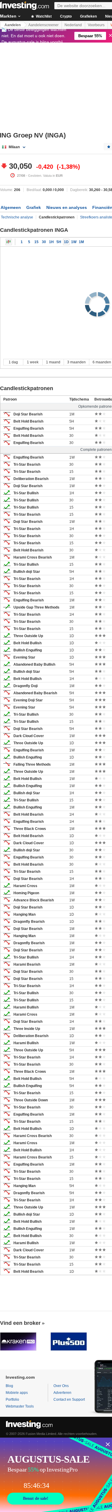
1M (81, 242)
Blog (9, 1386)
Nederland (73, 25)
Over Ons (61, 1386)
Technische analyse (17, 217)
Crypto (66, 16)
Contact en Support (69, 1399)
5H (58, 242)
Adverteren (62, 1393)
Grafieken (88, 16)
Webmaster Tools (20, 1406)
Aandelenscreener (43, 25)
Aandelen (12, 25)
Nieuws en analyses (66, 207)
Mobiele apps (17, 1393)
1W (73, 242)
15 (36, 242)
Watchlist (43, 16)
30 (44, 242)
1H (51, 242)
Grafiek (33, 207)
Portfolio (12, 1399)
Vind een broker (20, 1323)
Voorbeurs (96, 25)
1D (66, 242)
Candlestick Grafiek (8, 242)
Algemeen (11, 207)
